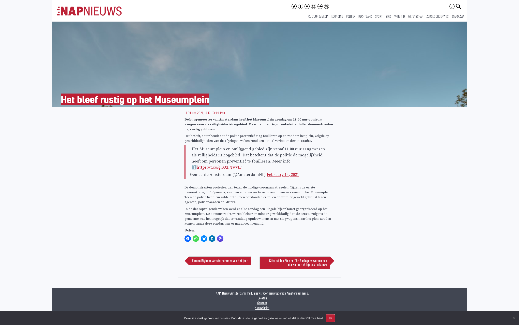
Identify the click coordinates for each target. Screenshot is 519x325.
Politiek (350, 16)
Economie (337, 16)
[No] (514, 318)
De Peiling (457, 16)
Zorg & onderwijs (437, 16)
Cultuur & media (318, 16)
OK (330, 318)
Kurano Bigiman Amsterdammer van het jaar (220, 260)
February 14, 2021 (283, 174)
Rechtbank (365, 16)
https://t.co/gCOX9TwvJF (219, 167)
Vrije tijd (399, 16)
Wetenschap (415, 16)
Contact (262, 302)
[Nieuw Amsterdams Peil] (89, 15)
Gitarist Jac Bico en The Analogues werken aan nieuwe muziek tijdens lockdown (298, 262)
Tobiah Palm (218, 112)
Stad (388, 16)
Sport (378, 16)
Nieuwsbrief (262, 307)
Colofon (262, 298)
